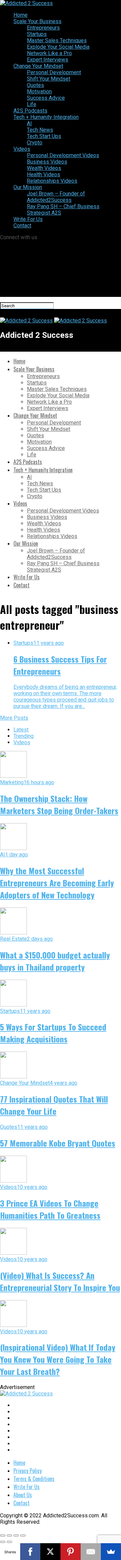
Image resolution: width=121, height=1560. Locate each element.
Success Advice (46, 98)
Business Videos (47, 162)
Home (20, 15)
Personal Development (54, 72)
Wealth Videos (44, 168)
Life (31, 104)
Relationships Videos (52, 181)
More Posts (14, 718)
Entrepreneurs (43, 28)
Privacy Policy (27, 1471)
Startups (37, 34)
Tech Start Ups (44, 136)
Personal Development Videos (63, 155)
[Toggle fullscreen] (16, 1535)
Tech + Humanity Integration (46, 117)
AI (29, 123)
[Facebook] (30, 1551)
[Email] (91, 1551)
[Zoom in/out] (23, 1535)
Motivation (39, 91)
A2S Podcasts (30, 110)
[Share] (9, 1535)
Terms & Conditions (33, 1479)
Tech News (40, 130)
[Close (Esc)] (2, 1535)
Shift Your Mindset (48, 79)
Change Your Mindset (38, 66)
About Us (22, 1495)
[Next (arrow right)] (9, 1542)
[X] (50, 1551)
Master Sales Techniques (57, 40)
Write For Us (28, 219)
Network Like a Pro (49, 53)
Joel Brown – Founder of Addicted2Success (56, 196)
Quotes (35, 85)
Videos (21, 149)
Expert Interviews (47, 59)
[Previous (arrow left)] (2, 1542)
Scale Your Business (37, 21)
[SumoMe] (111, 1551)
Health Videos (43, 174)
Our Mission (27, 187)
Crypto (34, 142)
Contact (22, 225)
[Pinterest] (71, 1551)
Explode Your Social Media (58, 47)
